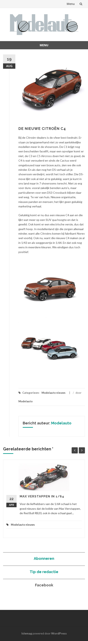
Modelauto (25, 401)
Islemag (26, 633)
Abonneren (44, 558)
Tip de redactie (44, 572)
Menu (71, 4)
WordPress (59, 633)
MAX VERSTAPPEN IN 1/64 (42, 496)
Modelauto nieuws (53, 392)
